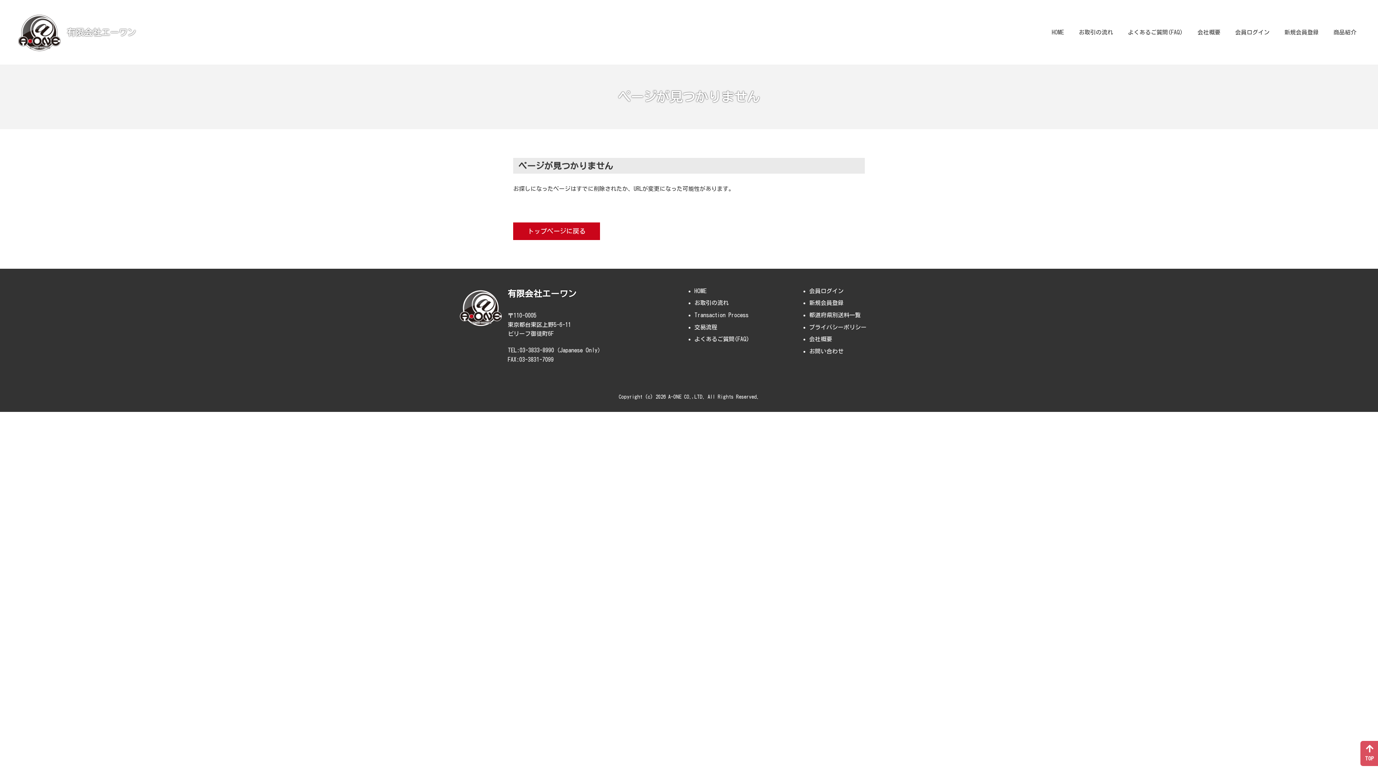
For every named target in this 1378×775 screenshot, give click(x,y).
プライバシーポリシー (838, 327)
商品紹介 (1345, 32)
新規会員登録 (1301, 32)
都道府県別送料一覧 (835, 315)
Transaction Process (721, 315)
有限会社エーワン (101, 32)
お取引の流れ (1096, 32)
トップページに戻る (557, 231)
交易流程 (705, 327)
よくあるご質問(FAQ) (1155, 32)
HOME (1058, 32)
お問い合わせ (826, 351)
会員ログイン (1252, 32)
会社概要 (1208, 32)
